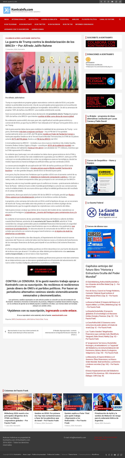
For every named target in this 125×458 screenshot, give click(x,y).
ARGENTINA (98, 406)
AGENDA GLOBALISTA (49, 19)
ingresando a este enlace (61, 310)
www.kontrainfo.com (59, 315)
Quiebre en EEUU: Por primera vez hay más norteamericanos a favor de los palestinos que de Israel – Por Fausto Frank (47, 417)
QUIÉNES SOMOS (38, 29)
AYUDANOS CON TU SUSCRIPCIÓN (16, 29)
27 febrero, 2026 (40, 423)
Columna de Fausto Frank (13, 406)
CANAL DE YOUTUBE (107, 19)
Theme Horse (72, 454)
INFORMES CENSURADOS (84, 24)
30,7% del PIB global (19, 139)
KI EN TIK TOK (67, 24)
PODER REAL (64, 19)
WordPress (95, 454)
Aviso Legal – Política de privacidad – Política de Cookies (41, 454)
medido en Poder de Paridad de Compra (58, 134)
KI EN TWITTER (40, 24)
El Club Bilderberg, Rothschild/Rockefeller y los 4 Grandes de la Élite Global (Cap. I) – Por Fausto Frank (103, 284)
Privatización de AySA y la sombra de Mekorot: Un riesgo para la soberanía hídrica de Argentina (108, 417)
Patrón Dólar (39, 319)
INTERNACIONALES (19, 19)
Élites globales (10, 408)
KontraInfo (21, 49)
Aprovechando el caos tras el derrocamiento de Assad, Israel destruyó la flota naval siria (23, 332)
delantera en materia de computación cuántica (49, 177)
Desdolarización (21, 319)
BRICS (14, 319)
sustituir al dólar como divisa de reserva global (56, 116)
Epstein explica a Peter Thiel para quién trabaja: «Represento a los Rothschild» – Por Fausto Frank (77, 418)
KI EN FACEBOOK (54, 24)
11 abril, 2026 (8, 425)
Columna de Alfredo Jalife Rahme (17, 38)
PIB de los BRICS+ (44, 139)
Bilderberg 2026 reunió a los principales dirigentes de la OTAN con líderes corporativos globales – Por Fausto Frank (16, 418)
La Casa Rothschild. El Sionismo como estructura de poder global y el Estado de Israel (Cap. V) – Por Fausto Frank (101, 325)
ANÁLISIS (75, 19)
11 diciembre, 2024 (11, 49)
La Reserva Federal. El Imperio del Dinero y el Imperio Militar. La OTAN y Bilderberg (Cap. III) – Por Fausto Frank (103, 304)
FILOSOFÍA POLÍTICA (89, 19)
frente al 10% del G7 (35, 148)
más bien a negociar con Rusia (31, 132)
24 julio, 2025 (99, 423)
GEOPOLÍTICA (33, 19)
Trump (46, 319)
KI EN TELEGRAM (10, 24)
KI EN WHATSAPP (25, 24)
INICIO (6, 19)
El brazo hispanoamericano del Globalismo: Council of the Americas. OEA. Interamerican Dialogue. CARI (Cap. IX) (103, 373)
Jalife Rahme (31, 319)
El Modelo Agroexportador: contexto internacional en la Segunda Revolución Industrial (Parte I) (60, 333)
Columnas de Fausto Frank (16, 390)
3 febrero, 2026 (69, 425)
